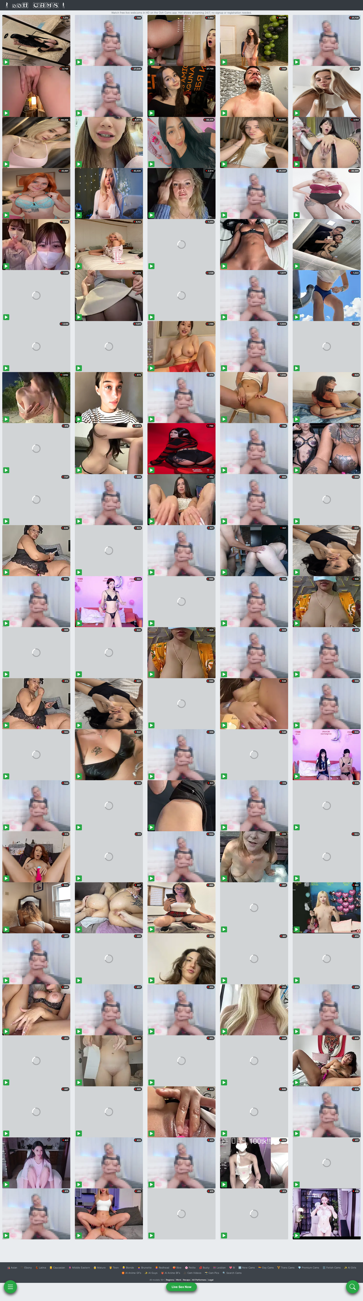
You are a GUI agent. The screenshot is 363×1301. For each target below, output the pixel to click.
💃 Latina (40, 1267)
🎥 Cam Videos (192, 1272)
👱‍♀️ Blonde (128, 1267)
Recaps (186, 1280)
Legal (210, 1280)
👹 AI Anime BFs (170, 1272)
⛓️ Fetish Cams (332, 1267)
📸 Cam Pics (212, 1272)
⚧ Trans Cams (286, 1267)
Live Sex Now (182, 1287)
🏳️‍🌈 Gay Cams (266, 1267)
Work (178, 1280)
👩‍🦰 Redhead (162, 1267)
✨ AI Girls (350, 1267)
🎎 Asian (12, 1267)
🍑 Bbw (177, 1267)
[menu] (10, 1286)
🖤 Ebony (26, 1267)
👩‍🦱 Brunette (144, 1267)
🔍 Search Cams (232, 1272)
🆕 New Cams (246, 1267)
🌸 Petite (190, 1267)
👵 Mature (99, 1267)
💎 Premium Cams (308, 1267)
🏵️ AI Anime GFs (131, 1272)
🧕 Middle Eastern (79, 1267)
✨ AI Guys (151, 1272)
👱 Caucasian (57, 1267)
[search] (352, 1286)
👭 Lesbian (219, 1267)
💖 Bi (232, 1267)
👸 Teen (114, 1267)
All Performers (199, 1280)
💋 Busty (204, 1267)
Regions (170, 1280)
